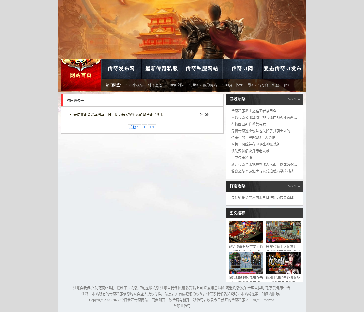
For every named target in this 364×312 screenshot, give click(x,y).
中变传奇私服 (241, 158)
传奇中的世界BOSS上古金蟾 (253, 138)
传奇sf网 (242, 68)
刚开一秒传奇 (168, 300)
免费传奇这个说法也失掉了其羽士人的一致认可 (267, 131)
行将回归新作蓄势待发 (248, 124)
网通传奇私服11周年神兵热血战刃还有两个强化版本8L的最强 (278, 117)
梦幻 (287, 85)
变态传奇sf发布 (283, 68)
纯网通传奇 (75, 101)
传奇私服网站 (202, 68)
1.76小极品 (134, 85)
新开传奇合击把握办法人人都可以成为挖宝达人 (267, 164)
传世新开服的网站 (203, 85)
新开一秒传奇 (193, 300)
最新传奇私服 (161, 68)
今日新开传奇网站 (134, 300)
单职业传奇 (182, 306)
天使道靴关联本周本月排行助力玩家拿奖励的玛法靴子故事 (118, 115)
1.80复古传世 (232, 85)
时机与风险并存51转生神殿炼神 (255, 144)
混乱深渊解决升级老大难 (250, 151)
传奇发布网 (121, 68)
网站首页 (81, 75)
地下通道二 (156, 85)
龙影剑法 (177, 85)
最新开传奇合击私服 (263, 85)
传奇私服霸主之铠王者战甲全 (253, 111)
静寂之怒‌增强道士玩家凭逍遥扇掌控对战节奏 (266, 171)
